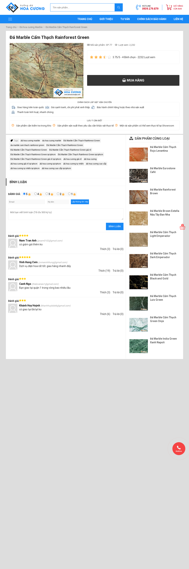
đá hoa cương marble (30, 140)
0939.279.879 (150, 8)
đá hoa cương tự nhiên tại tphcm (25, 168)
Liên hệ (178, 19)
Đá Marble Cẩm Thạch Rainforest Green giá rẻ (70, 150)
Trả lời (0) (118, 249)
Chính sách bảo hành (151, 19)
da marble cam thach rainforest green (27, 145)
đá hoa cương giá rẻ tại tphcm (24, 164)
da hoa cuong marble (51, 140)
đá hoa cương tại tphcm (50, 164)
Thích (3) (105, 249)
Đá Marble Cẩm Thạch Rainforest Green (81, 140)
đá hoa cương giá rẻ (72, 159)
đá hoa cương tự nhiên (73, 164)
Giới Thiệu (106, 19)
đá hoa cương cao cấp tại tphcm (56, 168)
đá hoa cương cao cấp (96, 164)
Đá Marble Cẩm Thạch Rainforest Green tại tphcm (33, 154)
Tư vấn (125, 19)
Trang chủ (84, 19)
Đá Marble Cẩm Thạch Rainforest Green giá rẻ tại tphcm (36, 159)
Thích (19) (104, 270)
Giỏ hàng (178, 7)
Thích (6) (105, 314)
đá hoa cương (90, 159)
